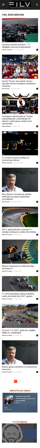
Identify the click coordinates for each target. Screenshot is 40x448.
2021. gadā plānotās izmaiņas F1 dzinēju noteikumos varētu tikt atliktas (19, 230)
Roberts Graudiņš (7, 49)
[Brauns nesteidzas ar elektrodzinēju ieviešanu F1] (20, 252)
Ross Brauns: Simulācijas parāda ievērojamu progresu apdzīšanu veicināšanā (16, 196)
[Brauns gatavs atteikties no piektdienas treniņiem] (20, 352)
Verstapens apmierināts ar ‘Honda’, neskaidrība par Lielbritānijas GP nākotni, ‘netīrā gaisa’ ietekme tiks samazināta (17, 120)
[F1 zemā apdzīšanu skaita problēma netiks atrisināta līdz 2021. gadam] (20, 283)
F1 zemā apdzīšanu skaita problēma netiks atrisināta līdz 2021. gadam (18, 295)
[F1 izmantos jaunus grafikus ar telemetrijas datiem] (20, 143)
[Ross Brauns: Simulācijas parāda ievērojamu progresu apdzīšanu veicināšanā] (20, 180)
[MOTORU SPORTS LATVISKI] (20, 5)
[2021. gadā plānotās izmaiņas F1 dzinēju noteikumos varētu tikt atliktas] (20, 217)
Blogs (4, 41)
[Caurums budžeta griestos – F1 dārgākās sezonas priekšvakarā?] (20, 30)
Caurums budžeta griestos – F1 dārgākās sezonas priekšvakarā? (16, 45)
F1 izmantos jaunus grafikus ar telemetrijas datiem (15, 159)
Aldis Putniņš (5, 88)
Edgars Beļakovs (6, 126)
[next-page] (23, 381)
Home (3, 12)
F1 (3, 78)
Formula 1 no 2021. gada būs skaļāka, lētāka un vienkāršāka (19, 331)
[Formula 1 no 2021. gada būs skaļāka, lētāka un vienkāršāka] (20, 316)
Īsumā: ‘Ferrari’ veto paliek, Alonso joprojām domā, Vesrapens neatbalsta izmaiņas (19, 83)
